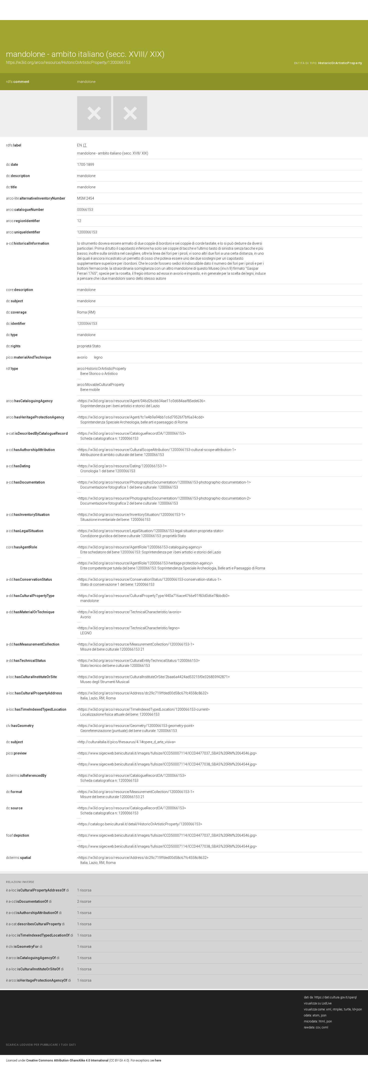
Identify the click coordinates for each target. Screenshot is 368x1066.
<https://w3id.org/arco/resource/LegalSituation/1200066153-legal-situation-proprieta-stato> (150, 533)
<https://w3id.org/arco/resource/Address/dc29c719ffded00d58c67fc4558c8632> (143, 695)
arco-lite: (35, 198)
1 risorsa (84, 890)
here (158, 1060)
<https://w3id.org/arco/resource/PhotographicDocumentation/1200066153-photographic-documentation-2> (164, 500)
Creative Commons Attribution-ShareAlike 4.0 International (67, 1060)
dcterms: (26, 776)
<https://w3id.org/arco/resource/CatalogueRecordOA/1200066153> (131, 435)
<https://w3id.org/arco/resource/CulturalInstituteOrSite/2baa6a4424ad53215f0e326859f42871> (153, 679)
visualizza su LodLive (317, 1003)
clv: (20, 726)
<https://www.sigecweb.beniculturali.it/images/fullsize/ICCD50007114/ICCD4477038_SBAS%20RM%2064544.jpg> (167, 764)
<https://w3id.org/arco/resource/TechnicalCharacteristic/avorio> (129, 614)
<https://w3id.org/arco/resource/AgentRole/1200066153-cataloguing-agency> (149, 549)
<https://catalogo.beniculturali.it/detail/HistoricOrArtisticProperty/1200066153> (139, 824)
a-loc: (31, 677)
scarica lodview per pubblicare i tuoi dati (41, 1044)
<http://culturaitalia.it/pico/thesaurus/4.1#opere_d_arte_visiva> (126, 742)
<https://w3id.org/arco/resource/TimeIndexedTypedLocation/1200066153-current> (143, 711)
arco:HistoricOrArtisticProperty (101, 371)
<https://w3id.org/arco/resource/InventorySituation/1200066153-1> (131, 517)
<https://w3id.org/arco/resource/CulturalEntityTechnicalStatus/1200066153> (138, 663)
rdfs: (17, 82)
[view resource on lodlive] (359, 32)
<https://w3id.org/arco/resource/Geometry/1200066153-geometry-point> (135, 728)
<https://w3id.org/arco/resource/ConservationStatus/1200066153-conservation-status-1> (149, 581)
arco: (25, 210)
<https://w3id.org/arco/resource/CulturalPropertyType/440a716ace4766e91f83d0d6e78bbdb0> (153, 598)
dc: (12, 165)
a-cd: (27, 243)
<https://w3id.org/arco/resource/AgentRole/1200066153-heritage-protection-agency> (171, 565)
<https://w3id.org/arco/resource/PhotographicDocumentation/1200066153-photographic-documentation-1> (164, 484)
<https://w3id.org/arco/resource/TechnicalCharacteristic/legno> (128, 630)
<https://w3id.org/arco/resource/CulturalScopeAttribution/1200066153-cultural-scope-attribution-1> (156, 452)
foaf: (17, 835)
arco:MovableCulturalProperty (100, 387)
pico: (28, 357)
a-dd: (29, 579)
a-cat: (37, 433)
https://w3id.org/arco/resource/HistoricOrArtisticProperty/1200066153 (68, 62)
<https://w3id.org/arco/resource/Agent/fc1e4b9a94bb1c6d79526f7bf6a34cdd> (140, 419)
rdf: (12, 369)
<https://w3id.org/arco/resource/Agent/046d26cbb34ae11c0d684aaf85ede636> (141, 403)
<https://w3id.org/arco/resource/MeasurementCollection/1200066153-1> (135, 646)
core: (19, 290)
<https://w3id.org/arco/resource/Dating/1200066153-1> (122, 468)
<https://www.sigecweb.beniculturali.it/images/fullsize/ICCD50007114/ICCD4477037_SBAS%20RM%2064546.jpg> (167, 753)
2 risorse (84, 901)
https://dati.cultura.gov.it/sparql (335, 997)
